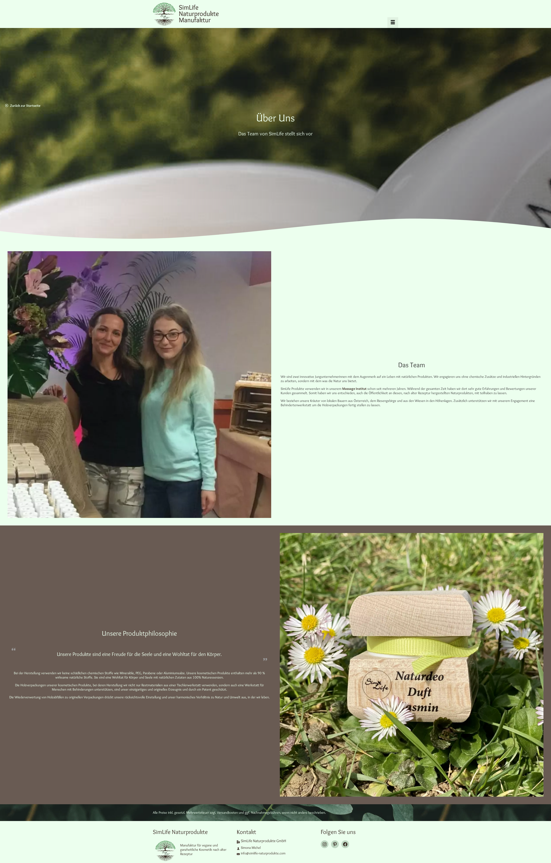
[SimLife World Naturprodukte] (191, 14)
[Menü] (392, 22)
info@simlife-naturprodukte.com (263, 853)
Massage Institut (354, 389)
